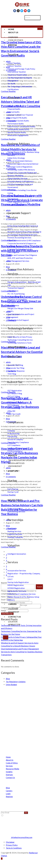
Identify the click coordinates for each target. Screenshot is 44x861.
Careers (12, 604)
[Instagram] (18, 10)
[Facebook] (14, 10)
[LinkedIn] (7, 741)
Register (9, 796)
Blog (8, 679)
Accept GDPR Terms (11, 815)
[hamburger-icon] (40, 29)
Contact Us (14, 617)
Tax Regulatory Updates (16, 681)
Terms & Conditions (14, 848)
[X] (7, 726)
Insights (12, 455)
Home (11, 29)
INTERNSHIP (13, 612)
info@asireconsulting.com (21, 837)
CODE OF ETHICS (15, 40)
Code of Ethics (12, 763)
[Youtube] (25, 10)
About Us (13, 32)
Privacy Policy (12, 845)
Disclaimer (10, 842)
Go (26, 813)
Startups (13, 471)
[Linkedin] (28, 10)
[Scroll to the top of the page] (1, 858)
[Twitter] (21, 10)
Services (12, 45)
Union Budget (11, 684)
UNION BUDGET (15, 466)
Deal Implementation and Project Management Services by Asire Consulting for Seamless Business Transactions (21, 652)
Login (8, 794)
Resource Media (16, 347)
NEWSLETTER (14, 624)
